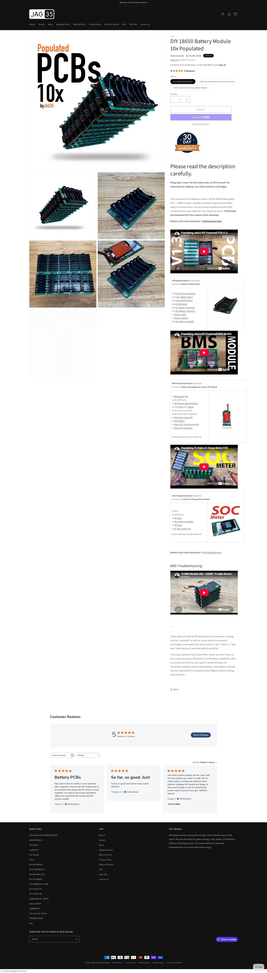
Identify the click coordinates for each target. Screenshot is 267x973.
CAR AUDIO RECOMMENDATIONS (43, 835)
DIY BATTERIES (35, 864)
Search (102, 835)
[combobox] (88, 755)
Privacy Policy (105, 859)
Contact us (104, 879)
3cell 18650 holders (184, 300)
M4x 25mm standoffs (184, 321)
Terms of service (144, 963)
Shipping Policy (106, 850)
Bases (191, 407)
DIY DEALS (33, 845)
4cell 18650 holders (184, 297)
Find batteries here (212, 221)
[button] (223, 14)
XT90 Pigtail (179, 421)
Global (102, 840)
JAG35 (93, 963)
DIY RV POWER (35, 879)
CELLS (32, 859)
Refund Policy (105, 855)
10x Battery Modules (184, 82)
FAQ (31, 923)
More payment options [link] (201, 124)
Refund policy (117, 963)
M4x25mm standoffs (184, 417)
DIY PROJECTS (35, 889)
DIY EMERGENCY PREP (39, 884)
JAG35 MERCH (35, 903)
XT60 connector (181, 318)
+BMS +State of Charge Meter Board (191, 88)
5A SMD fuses (181, 304)
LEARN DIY (34, 850)
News (101, 845)
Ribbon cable (180, 314)
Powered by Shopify (103, 963)
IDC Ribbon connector (185, 311)
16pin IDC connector (183, 428)
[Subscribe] (76, 939)
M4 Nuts (178, 518)
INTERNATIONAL (36, 918)
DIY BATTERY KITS (37, 874)
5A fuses (178, 525)
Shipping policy (158, 963)
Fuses (180, 407)
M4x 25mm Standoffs (184, 521)
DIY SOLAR (34, 855)
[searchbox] (60, 755)
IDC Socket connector (185, 307)
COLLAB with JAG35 (38, 913)
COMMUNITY (34, 908)
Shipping (173, 60)
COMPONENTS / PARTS (39, 899)
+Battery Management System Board (218, 82)
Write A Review (200, 735)
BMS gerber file (181, 396)
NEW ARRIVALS (35, 840)
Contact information (174, 963)
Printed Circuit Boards (185, 293)
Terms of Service (106, 864)
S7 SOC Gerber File (182, 528)
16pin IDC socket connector (186, 424)
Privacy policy (130, 963)
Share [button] (175, 689)
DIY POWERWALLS (37, 869)
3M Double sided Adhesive (186, 403)
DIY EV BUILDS (35, 894)
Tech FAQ (103, 874)
